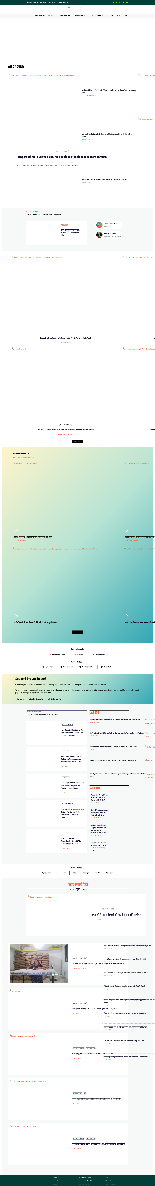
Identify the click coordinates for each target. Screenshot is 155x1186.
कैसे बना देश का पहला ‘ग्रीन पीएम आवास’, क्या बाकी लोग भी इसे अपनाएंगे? (126, 1096)
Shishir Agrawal (21, 491)
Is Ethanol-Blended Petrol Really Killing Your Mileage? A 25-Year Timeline (115, 670)
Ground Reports (100, 605)
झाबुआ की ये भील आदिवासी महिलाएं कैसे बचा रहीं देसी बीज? (33, 487)
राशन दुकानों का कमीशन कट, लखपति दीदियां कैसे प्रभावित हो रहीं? (71, 183)
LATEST (94, 663)
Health (97, 911)
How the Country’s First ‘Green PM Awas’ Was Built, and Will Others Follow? (65, 380)
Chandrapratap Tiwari (24, 576)
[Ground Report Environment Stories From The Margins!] (77, 9)
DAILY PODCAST (32, 162)
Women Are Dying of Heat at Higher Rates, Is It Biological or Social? (114, 746)
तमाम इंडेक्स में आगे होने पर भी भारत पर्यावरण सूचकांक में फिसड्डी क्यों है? (95, 1047)
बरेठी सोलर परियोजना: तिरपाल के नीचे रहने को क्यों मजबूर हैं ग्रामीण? (35, 573)
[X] (116, 2)
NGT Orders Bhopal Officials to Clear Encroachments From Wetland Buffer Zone (117, 684)
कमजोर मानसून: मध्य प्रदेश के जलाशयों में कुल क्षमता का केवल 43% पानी (125, 1066)
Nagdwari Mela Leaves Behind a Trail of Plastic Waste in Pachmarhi (42, 131)
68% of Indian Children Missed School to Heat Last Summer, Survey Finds (116, 786)
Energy (86, 911)
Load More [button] (78, 392)
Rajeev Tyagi (36, 138)
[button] (44, 15)
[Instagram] (120, 2)
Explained (80, 605)
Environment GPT (64, 2)
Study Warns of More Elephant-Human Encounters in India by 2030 (113, 711)
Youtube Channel (32, 2)
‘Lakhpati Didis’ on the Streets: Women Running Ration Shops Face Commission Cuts (95, 83)
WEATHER (96, 739)
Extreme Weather (65, 283)
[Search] (126, 16)
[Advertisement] (77, 48)
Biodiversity (95, 865)
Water (75, 911)
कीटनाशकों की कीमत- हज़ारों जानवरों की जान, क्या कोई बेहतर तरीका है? (125, 1052)
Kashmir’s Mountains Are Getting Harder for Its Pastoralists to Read (65, 289)
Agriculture (49, 617)
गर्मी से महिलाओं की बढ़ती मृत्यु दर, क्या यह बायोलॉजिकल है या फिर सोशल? (96, 1137)
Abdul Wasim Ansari (89, 89)
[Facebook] (123, 2)
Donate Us (43, 2)
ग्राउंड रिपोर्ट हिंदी (78, 923)
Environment (68, 617)
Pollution (109, 911)
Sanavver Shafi (96, 833)
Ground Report (96, 778)
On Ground (52, 16)
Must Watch (108, 617)
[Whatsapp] (113, 2)
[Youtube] (127, 2)
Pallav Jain (131, 576)
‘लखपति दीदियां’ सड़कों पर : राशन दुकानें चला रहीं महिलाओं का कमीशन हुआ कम (98, 1002)
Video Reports (97, 16)
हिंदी (85, 997)
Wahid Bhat (86, 115)
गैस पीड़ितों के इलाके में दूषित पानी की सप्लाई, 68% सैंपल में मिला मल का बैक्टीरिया (98, 1183)
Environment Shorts (58, 605)
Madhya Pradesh (42, 123)
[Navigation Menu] (29, 9)
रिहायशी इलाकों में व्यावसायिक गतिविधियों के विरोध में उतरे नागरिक (93, 1092)
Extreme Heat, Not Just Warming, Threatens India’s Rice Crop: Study (113, 697)
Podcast (110, 16)
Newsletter (52, 2)
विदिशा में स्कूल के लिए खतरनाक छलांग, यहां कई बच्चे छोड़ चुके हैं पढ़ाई (124, 1025)
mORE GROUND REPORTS (34, 662)
